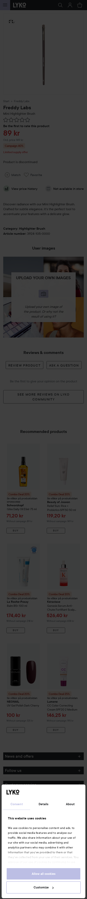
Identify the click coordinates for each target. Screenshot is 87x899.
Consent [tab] (17, 804)
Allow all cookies (43, 874)
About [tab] (70, 804)
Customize (41, 887)
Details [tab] (44, 804)
